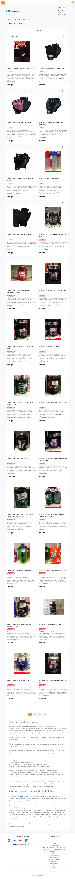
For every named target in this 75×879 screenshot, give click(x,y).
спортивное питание (22, 796)
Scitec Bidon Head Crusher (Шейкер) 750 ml (20, 68)
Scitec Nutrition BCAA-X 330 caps (49, 346)
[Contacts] (67, 2)
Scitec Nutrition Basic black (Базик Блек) (51, 68)
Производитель (16, 19)
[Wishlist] (34, 42)
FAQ (54, 839)
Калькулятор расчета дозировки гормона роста (54, 847)
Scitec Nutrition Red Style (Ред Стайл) (19, 234)
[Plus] (31, 91)
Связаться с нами (54, 859)
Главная (6, 19)
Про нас (54, 853)
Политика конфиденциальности (54, 851)
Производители (54, 863)
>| (44, 714)
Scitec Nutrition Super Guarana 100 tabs (51, 624)
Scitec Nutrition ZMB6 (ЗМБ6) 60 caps (19, 680)
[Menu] (3, 2)
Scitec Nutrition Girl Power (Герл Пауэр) (19, 122)
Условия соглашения (54, 857)
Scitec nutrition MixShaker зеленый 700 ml (20, 570)
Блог (54, 841)
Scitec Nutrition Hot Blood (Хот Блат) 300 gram (53, 402)
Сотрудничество (54, 855)
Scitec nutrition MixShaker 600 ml (49, 178)
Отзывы (54, 843)
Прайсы (54, 867)
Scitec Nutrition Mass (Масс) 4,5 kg (18, 458)
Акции (54, 865)
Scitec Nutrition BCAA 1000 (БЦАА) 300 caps (52, 290)
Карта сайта (54, 861)
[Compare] (34, 46)
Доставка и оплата (54, 845)
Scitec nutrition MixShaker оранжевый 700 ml (52, 570)
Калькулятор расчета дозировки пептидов (54, 849)
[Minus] (12, 91)
